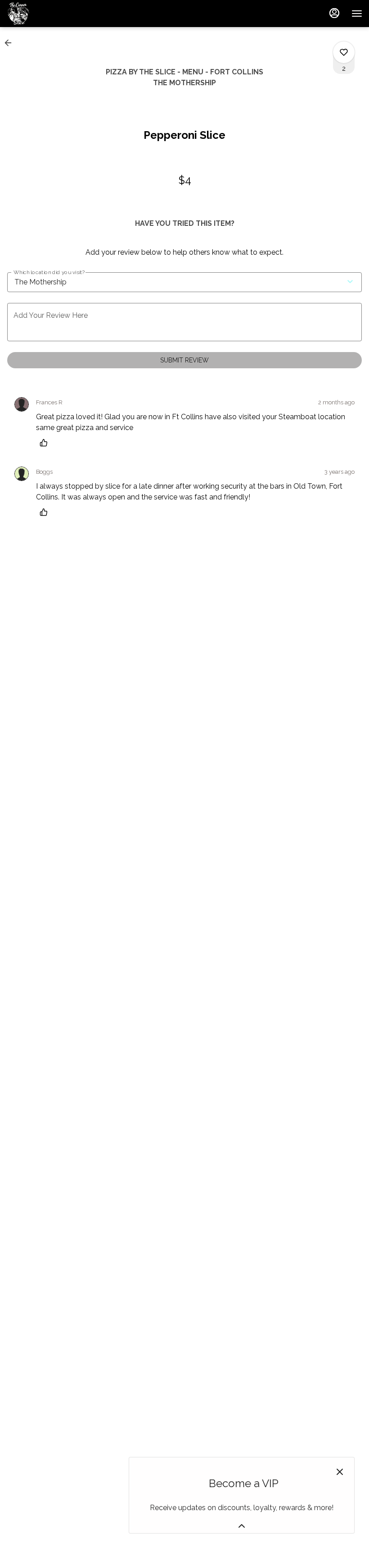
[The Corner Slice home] (47, 13)
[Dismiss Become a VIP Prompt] (340, 1472)
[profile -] (334, 13)
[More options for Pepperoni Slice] (344, 52)
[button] (11, 42)
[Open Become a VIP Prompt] (241, 1526)
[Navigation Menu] (357, 13)
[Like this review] (46, 443)
